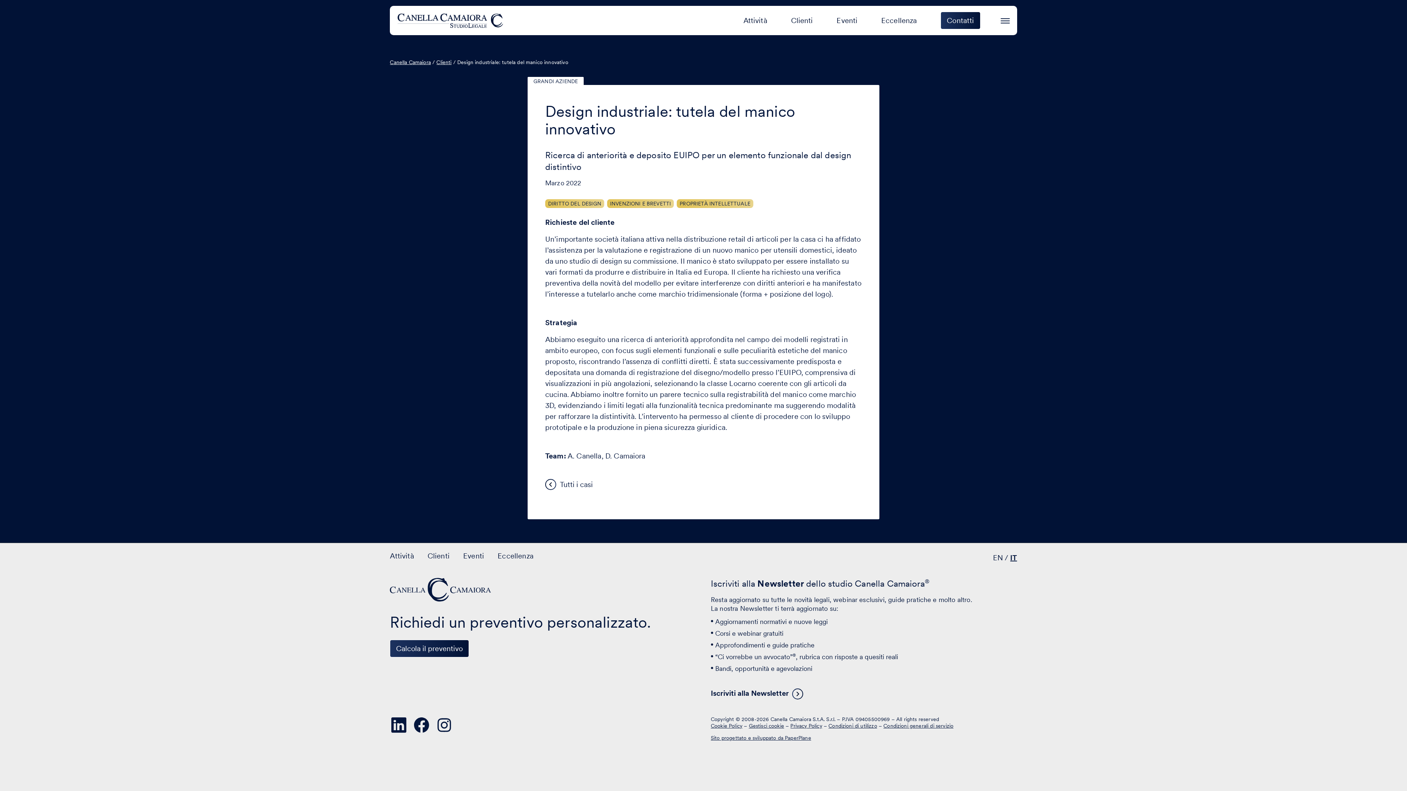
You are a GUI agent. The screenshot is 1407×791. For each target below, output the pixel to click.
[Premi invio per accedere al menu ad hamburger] (1005, 19)
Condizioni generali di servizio (918, 726)
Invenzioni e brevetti (640, 204)
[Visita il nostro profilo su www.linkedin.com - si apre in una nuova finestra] (398, 725)
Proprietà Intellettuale (715, 204)
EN (998, 557)
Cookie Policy (726, 726)
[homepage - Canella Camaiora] (441, 590)
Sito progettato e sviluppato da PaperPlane (761, 738)
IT (1013, 557)
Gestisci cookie (766, 726)
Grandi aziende (555, 81)
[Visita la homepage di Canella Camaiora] (451, 20)
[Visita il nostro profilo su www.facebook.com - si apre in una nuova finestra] (421, 725)
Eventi (847, 20)
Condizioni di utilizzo (852, 726)
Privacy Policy (806, 726)
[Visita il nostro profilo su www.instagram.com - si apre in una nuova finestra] (444, 725)
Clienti (802, 20)
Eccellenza (899, 20)
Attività (755, 20)
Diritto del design (574, 204)
